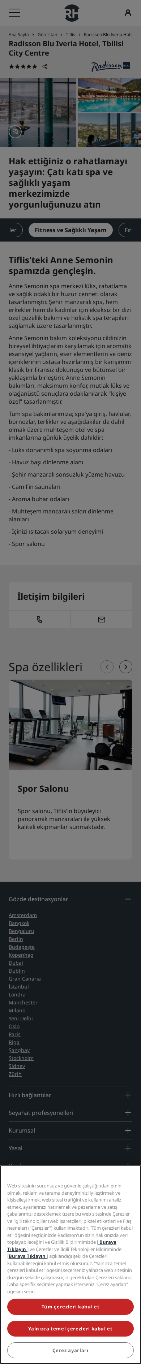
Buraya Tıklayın (28, 1256)
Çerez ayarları (70, 1350)
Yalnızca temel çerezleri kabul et (70, 1328)
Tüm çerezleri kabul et (70, 1306)
